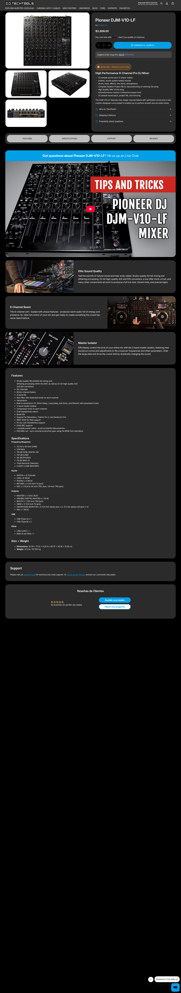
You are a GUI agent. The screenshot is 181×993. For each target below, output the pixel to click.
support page (30, 574)
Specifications (69, 138)
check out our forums (76, 574)
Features (27, 138)
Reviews (154, 138)
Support (111, 138)
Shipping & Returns (107, 115)
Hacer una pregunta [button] (115, 606)
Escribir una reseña (114, 600)
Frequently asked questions (111, 121)
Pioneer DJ (103, 25)
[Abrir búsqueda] (161, 3)
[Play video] (90, 209)
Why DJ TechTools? (107, 109)
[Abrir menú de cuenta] (167, 3)
